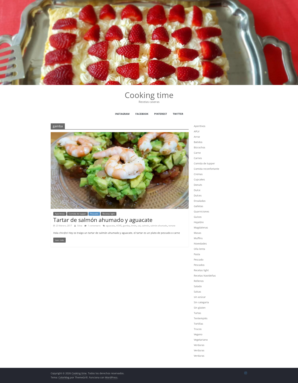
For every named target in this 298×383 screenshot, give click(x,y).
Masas (197, 232)
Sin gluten (200, 307)
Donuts (198, 184)
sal (139, 225)
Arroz (197, 136)
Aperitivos (60, 213)
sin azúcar (200, 297)
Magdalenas (201, 227)
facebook (141, 113)
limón (133, 225)
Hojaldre (199, 222)
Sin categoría (201, 302)
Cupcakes (199, 179)
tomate (171, 225)
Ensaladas (200, 200)
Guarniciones (201, 211)
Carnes (198, 158)
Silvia (80, 225)
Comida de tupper (77, 213)
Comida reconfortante (206, 168)
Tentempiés (200, 318)
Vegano (198, 334)
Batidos (198, 142)
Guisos (198, 216)
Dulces (198, 195)
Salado (198, 286)
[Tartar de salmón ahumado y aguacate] (120, 134)
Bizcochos (199, 147)
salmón (145, 225)
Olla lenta (199, 249)
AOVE (119, 225)
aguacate (110, 225)
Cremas (198, 174)
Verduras (199, 345)
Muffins (198, 238)
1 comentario (94, 225)
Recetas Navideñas (205, 275)
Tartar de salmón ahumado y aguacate (102, 219)
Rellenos (199, 281)
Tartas (197, 313)
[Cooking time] (149, 2)
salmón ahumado (158, 225)
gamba (126, 225)
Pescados (199, 265)
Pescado (94, 213)
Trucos (198, 329)
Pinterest (160, 113)
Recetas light (108, 213)
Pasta (197, 254)
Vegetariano (201, 339)
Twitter (178, 113)
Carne (197, 152)
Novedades (200, 243)
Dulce (197, 190)
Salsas (197, 291)
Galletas (198, 206)
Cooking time (149, 95)
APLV (196, 131)
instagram (122, 113)
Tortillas (198, 323)
